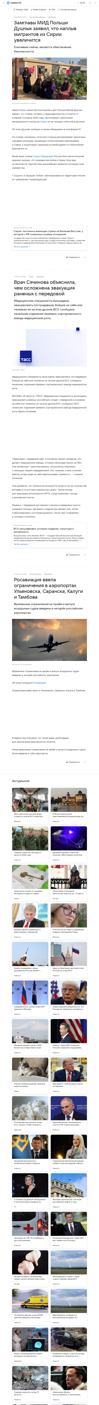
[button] (49, 79)
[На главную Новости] (15, 3)
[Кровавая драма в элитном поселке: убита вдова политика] (69, 844)
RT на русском (35, 574)
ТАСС (31, 276)
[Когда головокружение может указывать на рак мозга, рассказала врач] (30, 1345)
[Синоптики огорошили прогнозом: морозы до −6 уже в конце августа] (69, 883)
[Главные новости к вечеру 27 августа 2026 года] (30, 844)
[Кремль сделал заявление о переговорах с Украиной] (30, 921)
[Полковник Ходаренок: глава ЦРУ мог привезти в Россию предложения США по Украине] (69, 1230)
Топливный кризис (68, 10)
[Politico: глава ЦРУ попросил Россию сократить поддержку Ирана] (69, 1037)
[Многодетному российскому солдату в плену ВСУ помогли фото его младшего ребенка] (30, 806)
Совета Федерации (43, 156)
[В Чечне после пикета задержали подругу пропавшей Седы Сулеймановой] (69, 921)
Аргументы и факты (37, 17)
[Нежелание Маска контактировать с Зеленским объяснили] (69, 1384)
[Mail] (8, 3)
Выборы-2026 (22, 10)
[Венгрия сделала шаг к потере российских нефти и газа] (69, 1191)
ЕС (77, 114)
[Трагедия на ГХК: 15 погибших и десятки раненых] (30, 1230)
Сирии (43, 121)
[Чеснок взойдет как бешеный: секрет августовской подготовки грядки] (30, 1268)
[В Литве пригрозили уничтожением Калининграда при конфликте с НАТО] (69, 806)
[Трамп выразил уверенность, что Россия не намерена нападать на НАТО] (69, 999)
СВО (53, 10)
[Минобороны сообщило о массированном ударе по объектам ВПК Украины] (69, 1307)
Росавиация (39, 683)
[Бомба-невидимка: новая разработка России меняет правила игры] (30, 960)
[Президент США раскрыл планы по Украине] (69, 1076)
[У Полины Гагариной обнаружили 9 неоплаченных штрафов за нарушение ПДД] (30, 1191)
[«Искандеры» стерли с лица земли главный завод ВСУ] (69, 1268)
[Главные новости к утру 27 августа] (30, 1384)
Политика (52, 17)
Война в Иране (39, 10)
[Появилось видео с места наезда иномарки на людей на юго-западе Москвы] (69, 1345)
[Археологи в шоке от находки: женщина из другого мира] (30, 883)
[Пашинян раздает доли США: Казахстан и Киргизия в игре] (30, 1037)
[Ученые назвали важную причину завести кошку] (30, 1076)
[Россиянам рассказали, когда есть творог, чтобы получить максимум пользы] (30, 1114)
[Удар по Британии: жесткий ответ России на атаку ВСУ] (69, 960)
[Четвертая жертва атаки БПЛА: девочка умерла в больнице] (30, 1307)
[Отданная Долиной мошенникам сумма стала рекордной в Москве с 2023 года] (69, 1153)
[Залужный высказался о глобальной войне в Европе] (30, 1153)
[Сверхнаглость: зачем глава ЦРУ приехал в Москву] (30, 999)
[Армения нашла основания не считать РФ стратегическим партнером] (69, 1114)
